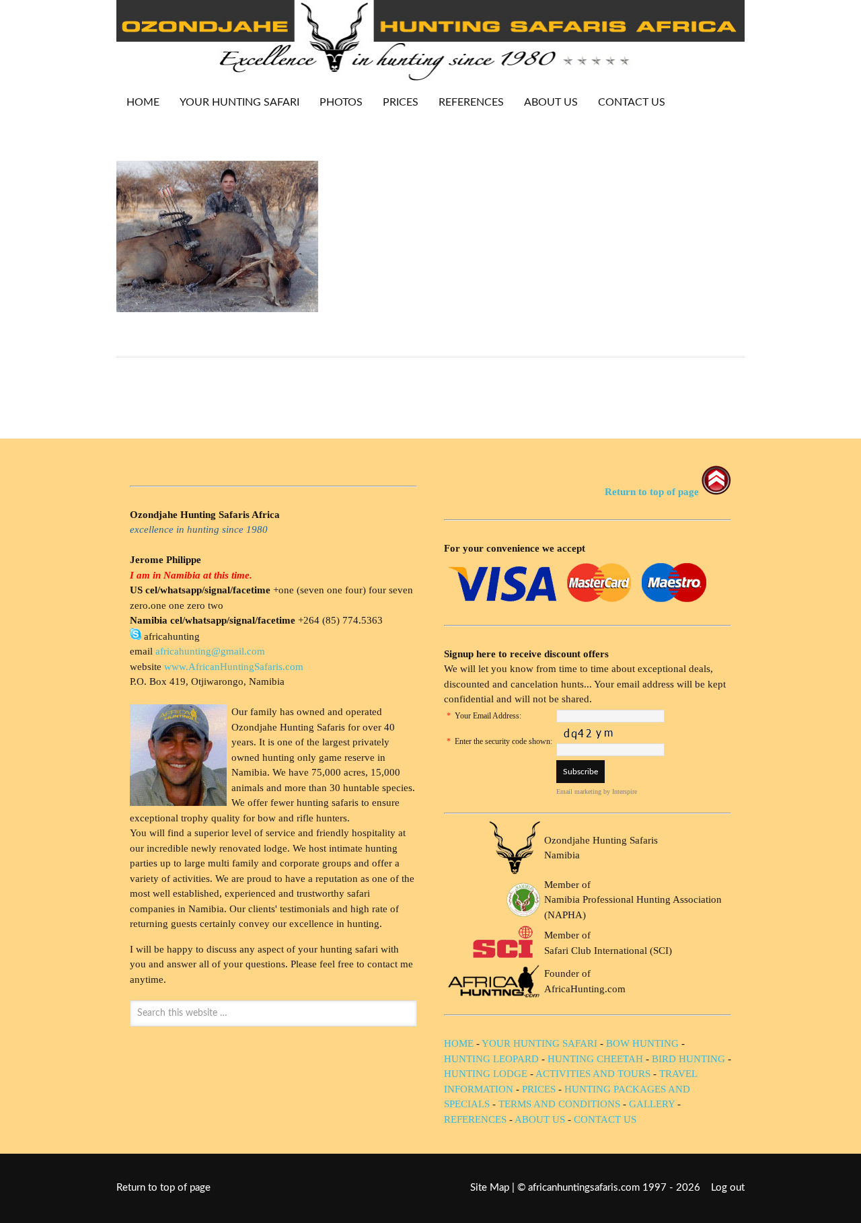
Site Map (489, 1188)
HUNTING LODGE (485, 1073)
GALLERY (652, 1104)
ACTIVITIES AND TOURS (592, 1073)
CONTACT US (631, 102)
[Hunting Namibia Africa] (430, 77)
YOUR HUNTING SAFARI (234, 102)
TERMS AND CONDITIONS (559, 1104)
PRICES (395, 102)
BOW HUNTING (643, 1043)
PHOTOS (336, 102)
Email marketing (578, 791)
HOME (142, 102)
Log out (728, 1188)
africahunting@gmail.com (210, 651)
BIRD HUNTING (688, 1058)
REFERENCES (471, 102)
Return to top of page (163, 1188)
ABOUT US (551, 102)
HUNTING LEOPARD (491, 1058)
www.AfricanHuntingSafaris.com (233, 666)
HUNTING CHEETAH (595, 1058)
